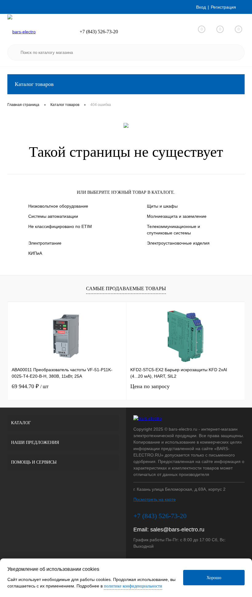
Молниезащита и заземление (177, 216)
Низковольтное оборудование (58, 206)
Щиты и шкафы (162, 206)
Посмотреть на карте (154, 499)
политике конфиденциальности (133, 586)
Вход (201, 7)
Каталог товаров (34, 84)
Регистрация (223, 7)
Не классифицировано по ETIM (60, 226)
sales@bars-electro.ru (177, 529)
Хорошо (214, 577)
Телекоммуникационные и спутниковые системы (173, 229)
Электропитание (44, 243)
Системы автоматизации (53, 216)
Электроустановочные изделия (178, 243)
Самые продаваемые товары (126, 288)
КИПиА (35, 253)
